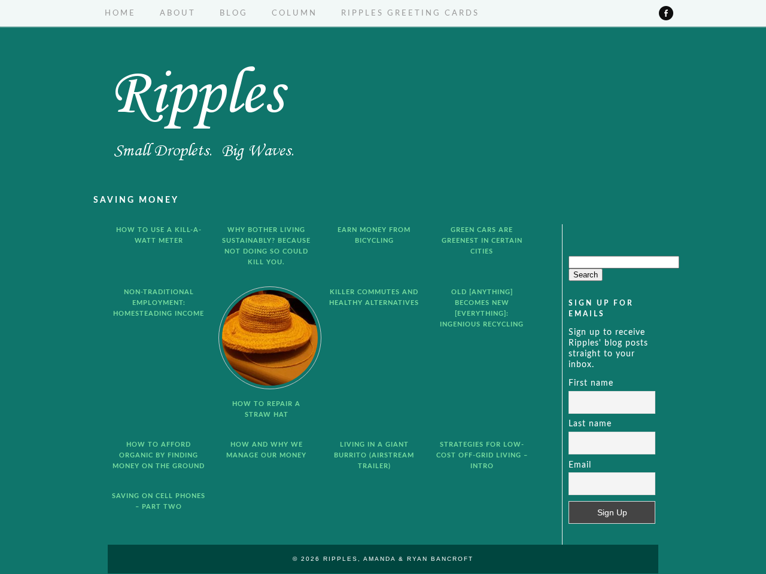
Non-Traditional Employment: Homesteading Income (158, 303)
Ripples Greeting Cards (410, 13)
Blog (234, 13)
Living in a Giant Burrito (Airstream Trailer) (374, 455)
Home (120, 13)
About (178, 13)
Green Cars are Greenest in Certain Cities (482, 241)
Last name (590, 424)
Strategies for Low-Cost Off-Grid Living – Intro (482, 455)
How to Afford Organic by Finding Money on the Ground (159, 455)
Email (580, 465)
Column (294, 13)
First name (591, 383)
